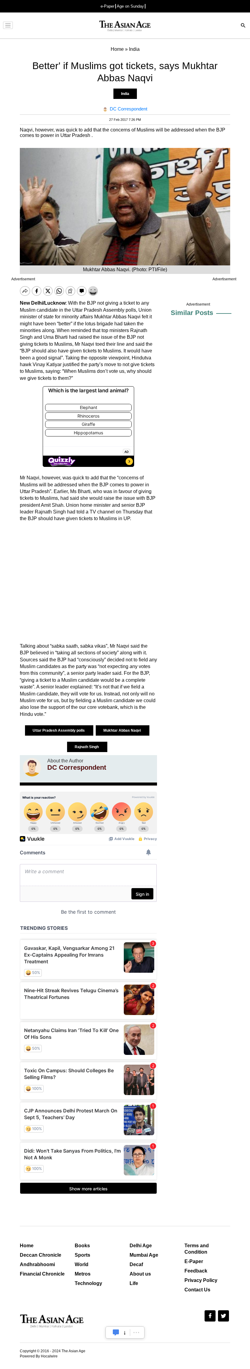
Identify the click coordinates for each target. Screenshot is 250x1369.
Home (27, 1245)
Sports (82, 1255)
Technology (88, 1283)
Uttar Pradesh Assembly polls (59, 730)
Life (134, 1283)
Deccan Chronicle (40, 1255)
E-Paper (193, 1261)
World (81, 1264)
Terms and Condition (196, 1249)
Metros (83, 1273)
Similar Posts (192, 313)
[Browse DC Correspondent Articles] (32, 767)
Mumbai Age (144, 1255)
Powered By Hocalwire (39, 1356)
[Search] (243, 26)
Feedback (195, 1270)
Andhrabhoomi (37, 1264)
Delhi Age (141, 1245)
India (125, 94)
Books (82, 1245)
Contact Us (197, 1289)
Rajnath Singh (87, 747)
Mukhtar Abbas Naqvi (122, 730)
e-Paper (107, 6)
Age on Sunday (130, 6)
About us (140, 1273)
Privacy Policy (200, 1280)
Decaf (136, 1264)
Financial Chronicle (42, 1273)
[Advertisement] (88, 582)
